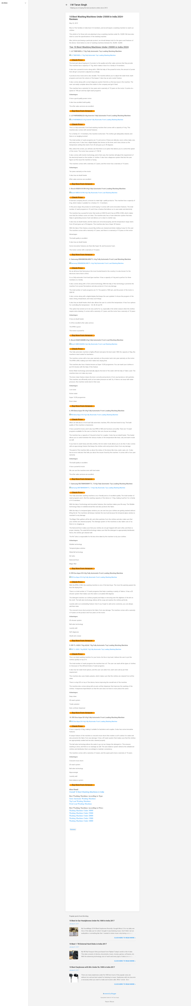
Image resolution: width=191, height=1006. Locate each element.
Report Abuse (109, 1002)
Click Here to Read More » (125, 938)
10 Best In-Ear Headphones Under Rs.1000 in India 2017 (91, 921)
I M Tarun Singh (78, 4)
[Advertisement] (147, 42)
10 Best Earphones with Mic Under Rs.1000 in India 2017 (92, 967)
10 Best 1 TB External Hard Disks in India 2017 (88, 944)
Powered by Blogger (109, 994)
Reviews (73, 829)
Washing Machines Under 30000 (81, 810)
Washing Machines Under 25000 (81, 813)
